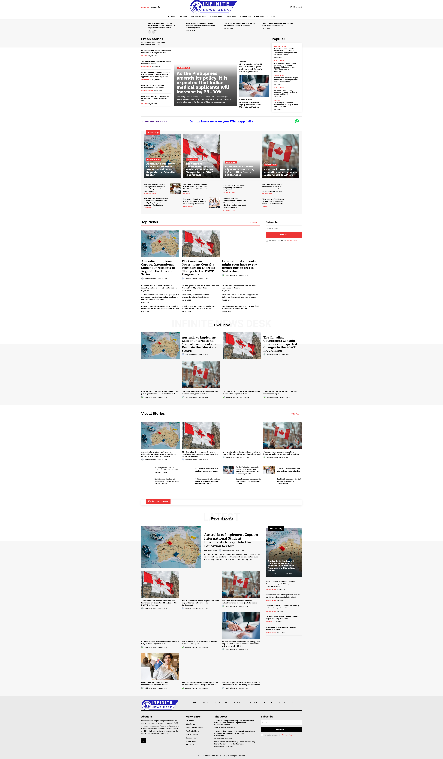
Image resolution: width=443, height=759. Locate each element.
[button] (156, 7)
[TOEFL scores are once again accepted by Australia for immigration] (254, 188)
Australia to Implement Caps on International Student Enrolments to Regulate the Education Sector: (161, 25)
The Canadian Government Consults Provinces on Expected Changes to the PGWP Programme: (200, 25)
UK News (144, 56)
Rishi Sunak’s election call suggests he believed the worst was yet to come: (155, 98)
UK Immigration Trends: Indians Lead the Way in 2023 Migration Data (156, 51)
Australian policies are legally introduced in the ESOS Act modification (250, 104)
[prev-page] (149, 32)
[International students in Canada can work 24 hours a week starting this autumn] (214, 202)
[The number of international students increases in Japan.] (282, 374)
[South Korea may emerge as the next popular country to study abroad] (228, 481)
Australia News (147, 91)
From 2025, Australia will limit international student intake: (152, 86)
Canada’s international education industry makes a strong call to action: (277, 24)
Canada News (279, 61)
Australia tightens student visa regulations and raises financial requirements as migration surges (154, 187)
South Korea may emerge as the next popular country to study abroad (199, 307)
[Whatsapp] (297, 121)
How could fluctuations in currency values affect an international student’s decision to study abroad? (272, 187)
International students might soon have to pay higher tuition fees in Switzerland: (239, 24)
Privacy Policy (292, 240)
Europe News (279, 75)
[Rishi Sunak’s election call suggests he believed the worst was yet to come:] (147, 481)
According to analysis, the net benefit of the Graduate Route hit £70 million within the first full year (195, 187)
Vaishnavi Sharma (150, 278)
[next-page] (153, 32)
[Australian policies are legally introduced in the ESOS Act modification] (254, 86)
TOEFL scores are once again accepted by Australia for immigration (234, 187)
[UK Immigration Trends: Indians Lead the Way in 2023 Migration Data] (242, 374)
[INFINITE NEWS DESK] (160, 705)
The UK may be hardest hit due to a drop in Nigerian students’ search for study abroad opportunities (251, 68)
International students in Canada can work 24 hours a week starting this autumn (194, 201)
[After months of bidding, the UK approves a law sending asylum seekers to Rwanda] (293, 202)
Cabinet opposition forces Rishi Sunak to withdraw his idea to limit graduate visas (160, 307)
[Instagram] (143, 740)
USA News (147, 208)
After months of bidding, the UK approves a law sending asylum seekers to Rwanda (273, 201)
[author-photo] (142, 278)
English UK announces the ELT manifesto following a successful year (241, 307)
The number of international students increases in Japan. (280, 392)
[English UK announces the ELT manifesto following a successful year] (269, 481)
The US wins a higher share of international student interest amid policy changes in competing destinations (156, 201)
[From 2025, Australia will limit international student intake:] (269, 470)
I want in (283, 235)
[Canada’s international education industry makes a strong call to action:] (280, 156)
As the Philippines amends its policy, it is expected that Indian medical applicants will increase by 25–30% (155, 74)
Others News (146, 67)
